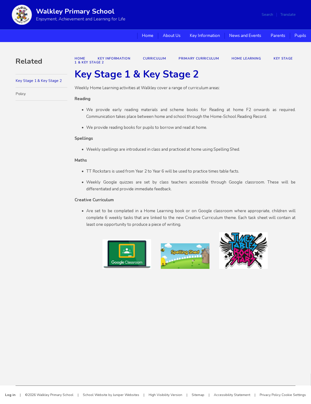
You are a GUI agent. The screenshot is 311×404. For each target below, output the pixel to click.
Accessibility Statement (232, 395)
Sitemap (198, 395)
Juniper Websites (126, 395)
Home (80, 58)
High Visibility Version (165, 395)
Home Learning (246, 58)
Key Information (114, 58)
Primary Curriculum (199, 58)
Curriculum (154, 58)
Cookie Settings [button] (294, 395)
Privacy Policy (270, 395)
